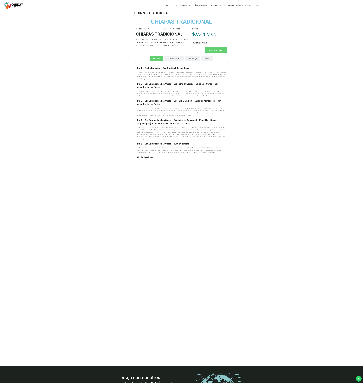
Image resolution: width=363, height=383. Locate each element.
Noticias (248, 5)
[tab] (156, 58)
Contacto (256, 5)
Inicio (168, 5)
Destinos (217, 5)
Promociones (229, 5)
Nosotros (239, 5)
